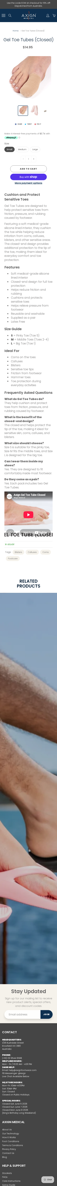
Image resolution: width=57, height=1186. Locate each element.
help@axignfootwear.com (23, 1070)
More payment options (28, 183)
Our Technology (10, 1133)
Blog (4, 1157)
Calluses (32, 552)
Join (46, 1014)
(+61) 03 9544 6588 (12, 1058)
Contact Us (8, 1153)
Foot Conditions (10, 1141)
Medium (22, 149)
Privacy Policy (9, 1149)
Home (16, 30)
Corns (45, 552)
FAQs (4, 1177)
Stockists (7, 1173)
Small (9, 149)
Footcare (13, 558)
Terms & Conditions (12, 1145)
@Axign (22, 1073)
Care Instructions (11, 1181)
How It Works (9, 1137)
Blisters (18, 552)
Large (35, 149)
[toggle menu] (3, 15)
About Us (7, 1129)
